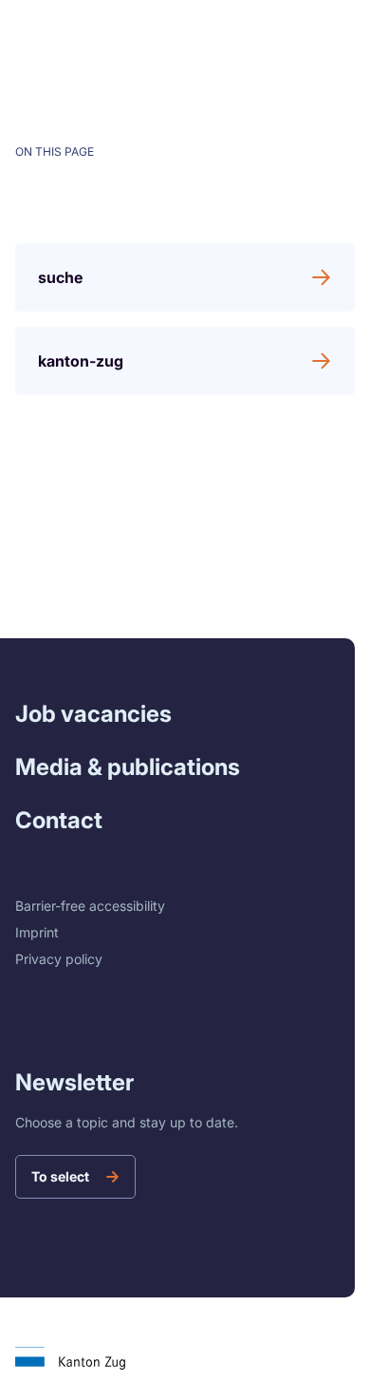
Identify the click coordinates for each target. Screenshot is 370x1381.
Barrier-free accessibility (90, 906)
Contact (58, 820)
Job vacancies (93, 714)
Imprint (37, 932)
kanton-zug (80, 360)
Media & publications (127, 767)
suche (60, 277)
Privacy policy (58, 959)
